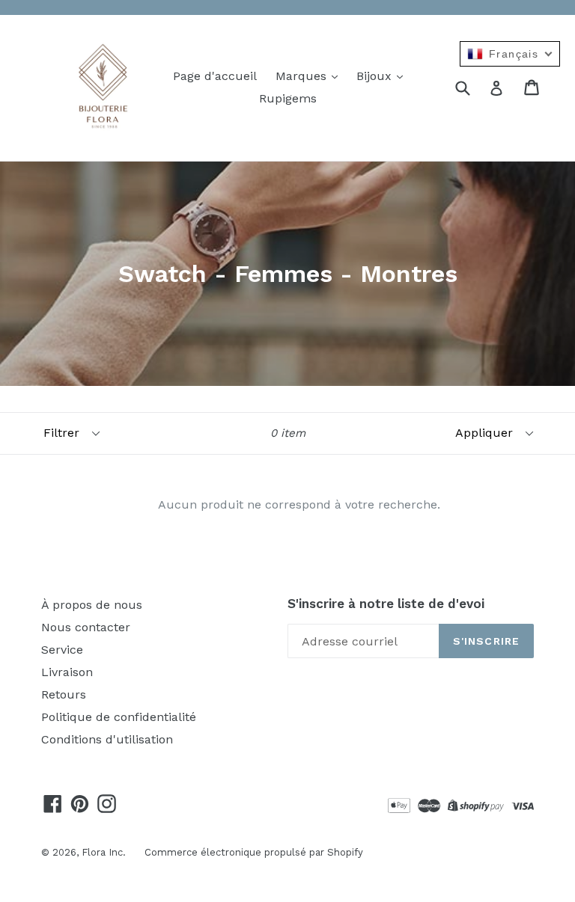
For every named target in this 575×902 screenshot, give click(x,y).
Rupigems (288, 98)
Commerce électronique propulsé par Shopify (253, 852)
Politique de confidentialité (118, 717)
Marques (303, 76)
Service (62, 649)
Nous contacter (85, 627)
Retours (63, 694)
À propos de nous (91, 605)
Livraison (67, 672)
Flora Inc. (104, 852)
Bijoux (375, 76)
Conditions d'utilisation (107, 739)
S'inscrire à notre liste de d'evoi (386, 603)
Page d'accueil (215, 76)
